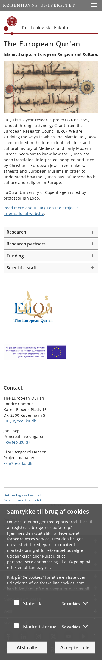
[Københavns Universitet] (10, 25)
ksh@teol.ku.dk (18, 463)
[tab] (51, 232)
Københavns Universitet (22, 500)
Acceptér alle (74, 647)
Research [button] (17, 232)
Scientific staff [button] (22, 268)
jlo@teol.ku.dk (17, 442)
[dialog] (51, 582)
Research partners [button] (26, 244)
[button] (93, 4)
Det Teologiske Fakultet (22, 495)
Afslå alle (27, 647)
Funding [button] (15, 256)
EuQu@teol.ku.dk (20, 421)
